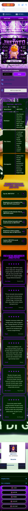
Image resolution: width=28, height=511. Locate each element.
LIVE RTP (15, 501)
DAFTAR (7, 18)
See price (13, 459)
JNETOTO (19, 109)
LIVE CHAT (15, 506)
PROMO (15, 497)
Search (3, 9)
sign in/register (14, 94)
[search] (14, 9)
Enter (19, 74)
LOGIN (21, 18)
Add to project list (15, 90)
